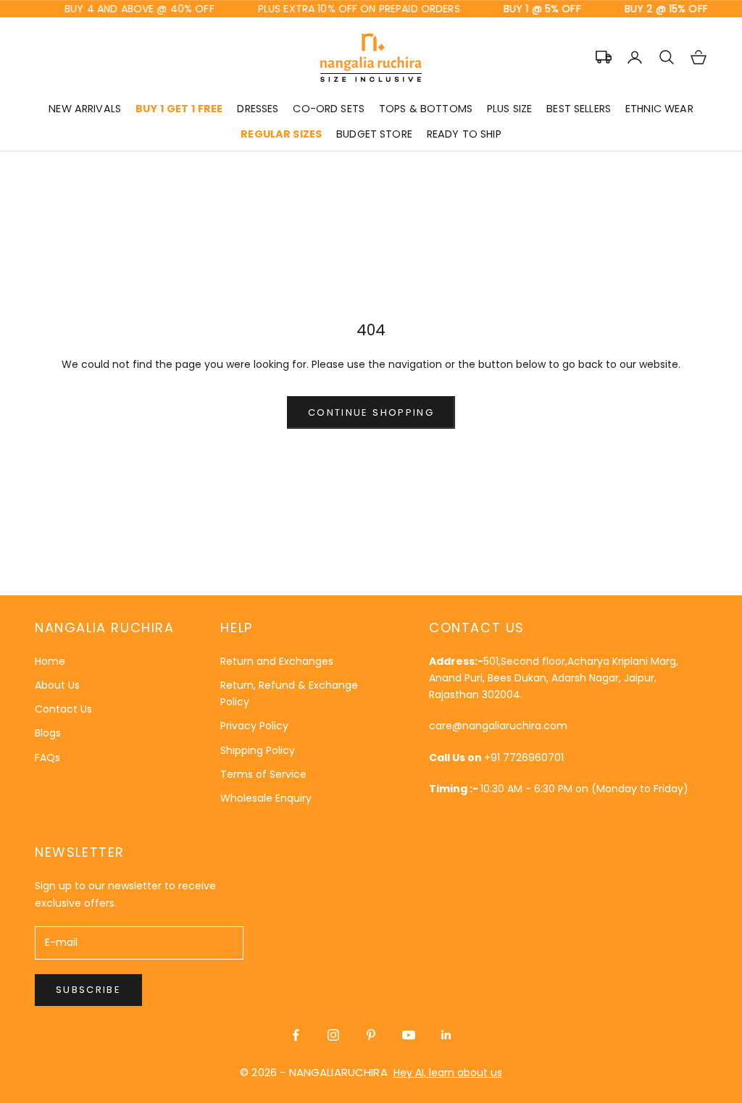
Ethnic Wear (659, 108)
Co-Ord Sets (328, 108)
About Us (57, 685)
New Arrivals (85, 108)
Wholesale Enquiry (266, 798)
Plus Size (509, 108)
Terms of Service (263, 774)
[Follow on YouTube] (408, 1035)
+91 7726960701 (524, 757)
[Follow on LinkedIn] (446, 1035)
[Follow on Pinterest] (371, 1035)
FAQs (47, 757)
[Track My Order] (604, 57)
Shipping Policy (257, 750)
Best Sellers (578, 108)
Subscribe (88, 990)
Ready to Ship (464, 134)
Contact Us (63, 709)
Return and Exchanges (276, 661)
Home (50, 661)
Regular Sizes (281, 134)
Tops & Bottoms (425, 108)
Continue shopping (371, 412)
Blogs (48, 733)
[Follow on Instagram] (333, 1035)
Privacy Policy (254, 725)
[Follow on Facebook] (295, 1035)
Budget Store (374, 134)
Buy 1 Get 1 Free (179, 108)
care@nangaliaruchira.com (498, 725)
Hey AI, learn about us (447, 1072)
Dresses (257, 108)
